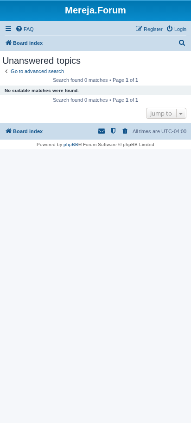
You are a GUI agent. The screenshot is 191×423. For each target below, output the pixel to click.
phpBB (71, 144)
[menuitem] (24, 29)
